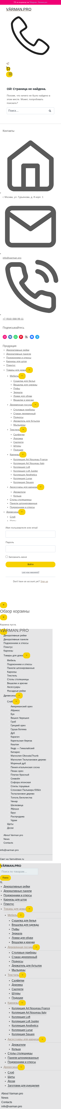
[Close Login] (3, 605)
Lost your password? (30, 572)
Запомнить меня (17, 557)
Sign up (44, 581)
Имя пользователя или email (21, 527)
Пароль (10, 542)
